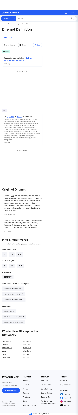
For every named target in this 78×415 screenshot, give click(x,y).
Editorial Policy (46, 389)
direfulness (27, 351)
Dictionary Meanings (14, 24)
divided (22, 60)
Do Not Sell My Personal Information (48, 402)
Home (4, 24)
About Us (44, 381)
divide (19, 116)
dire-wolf (5, 344)
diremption (6, 357)
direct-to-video (7, 347)
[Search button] (74, 18)
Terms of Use (45, 397)
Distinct (28, 58)
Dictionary (6, 18)
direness (26, 357)
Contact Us (64, 381)
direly (4, 354)
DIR (19, 254)
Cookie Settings (47, 393)
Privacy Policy (46, 385)
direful (4, 351)
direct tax (26, 344)
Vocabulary (27, 397)
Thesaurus (26, 385)
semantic (7, 205)
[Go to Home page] (10, 13)
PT (12, 266)
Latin (12, 195)
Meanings (8, 37)
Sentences (26, 389)
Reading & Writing (29, 405)
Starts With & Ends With (13, 288)
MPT (20, 266)
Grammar (26, 393)
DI (12, 254)
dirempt (7, 277)
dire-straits (27, 341)
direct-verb (27, 347)
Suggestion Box (65, 385)
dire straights (6, 341)
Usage (25, 401)
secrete (15, 60)
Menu (73, 13)
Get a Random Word (11, 390)
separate (7, 60)
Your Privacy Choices (41, 414)
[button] (66, 13)
